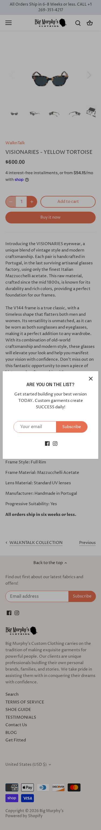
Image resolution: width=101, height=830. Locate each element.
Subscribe (71, 427)
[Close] (91, 378)
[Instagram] (55, 443)
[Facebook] (47, 443)
